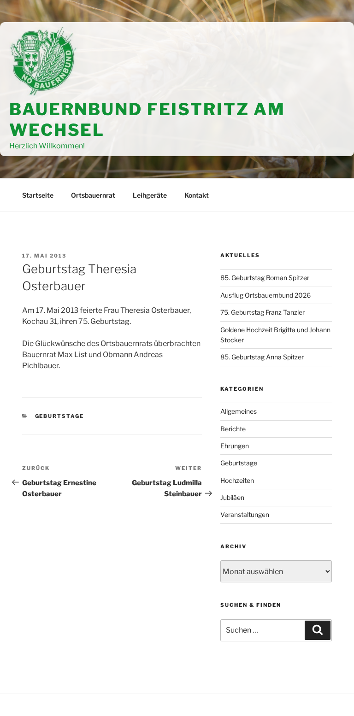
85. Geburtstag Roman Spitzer (264, 278)
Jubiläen (232, 497)
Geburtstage (59, 416)
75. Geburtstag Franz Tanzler (262, 312)
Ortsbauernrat (93, 195)
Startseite (37, 195)
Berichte (233, 429)
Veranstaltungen (244, 514)
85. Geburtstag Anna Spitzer (262, 357)
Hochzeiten (237, 480)
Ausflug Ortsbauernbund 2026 (265, 295)
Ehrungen (234, 446)
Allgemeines (238, 411)
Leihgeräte (150, 195)
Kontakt (196, 195)
